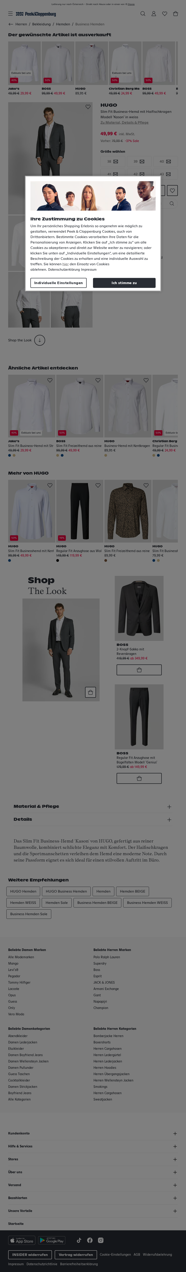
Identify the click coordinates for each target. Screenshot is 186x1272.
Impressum (89, 269)
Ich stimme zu (124, 283)
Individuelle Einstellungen (58, 283)
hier (65, 264)
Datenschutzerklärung (64, 269)
